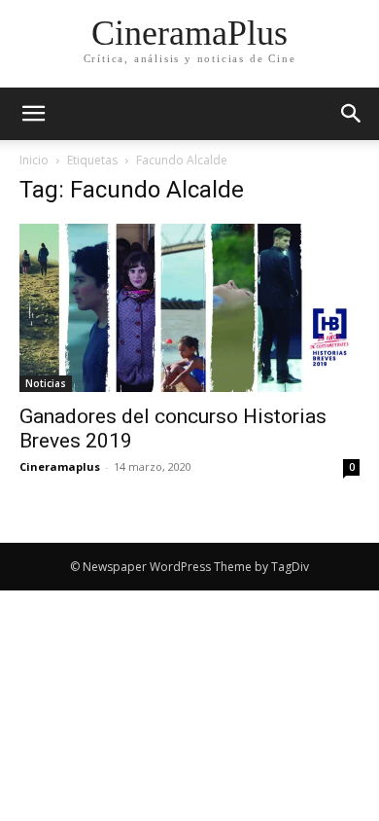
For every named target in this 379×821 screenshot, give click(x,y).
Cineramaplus (59, 466)
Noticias (45, 383)
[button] (352, 114)
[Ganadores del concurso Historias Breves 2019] (189, 308)
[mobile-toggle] (33, 114)
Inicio (34, 160)
